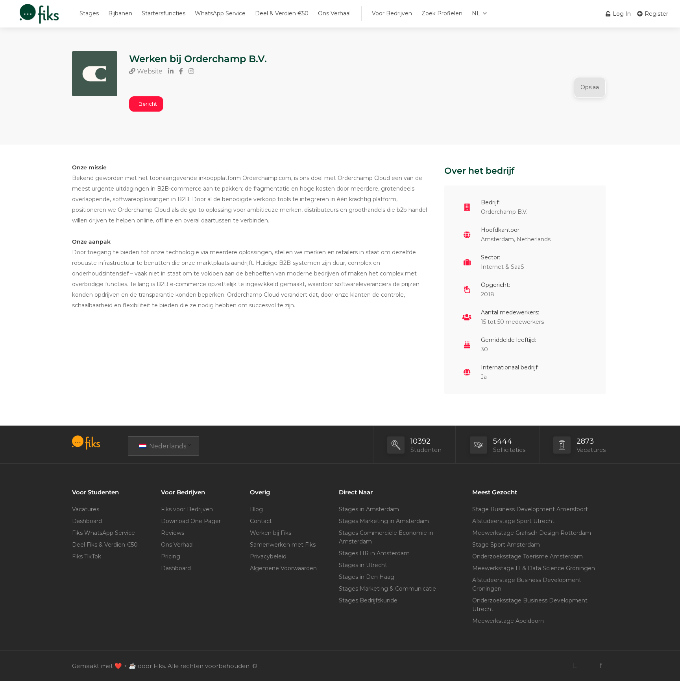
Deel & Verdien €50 (282, 13)
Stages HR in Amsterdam (374, 553)
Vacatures (85, 509)
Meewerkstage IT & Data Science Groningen (533, 568)
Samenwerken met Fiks (283, 544)
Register (655, 13)
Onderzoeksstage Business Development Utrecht (530, 605)
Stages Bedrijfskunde (368, 600)
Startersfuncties (163, 13)
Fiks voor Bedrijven (187, 509)
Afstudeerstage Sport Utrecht (513, 521)
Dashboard (87, 521)
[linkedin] (575, 666)
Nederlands (167, 446)
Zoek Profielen (441, 13)
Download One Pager (191, 521)
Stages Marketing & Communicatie (387, 588)
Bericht (148, 104)
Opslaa (589, 87)
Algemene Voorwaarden (283, 568)
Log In (621, 13)
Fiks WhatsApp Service (103, 532)
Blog (256, 509)
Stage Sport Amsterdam (506, 544)
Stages (89, 13)
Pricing (170, 556)
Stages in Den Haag (366, 576)
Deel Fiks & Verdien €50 (105, 544)
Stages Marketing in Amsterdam (384, 521)
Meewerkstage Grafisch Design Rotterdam (531, 532)
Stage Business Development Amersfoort (530, 509)
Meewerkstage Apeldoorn (508, 620)
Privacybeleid (268, 556)
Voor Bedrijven (392, 13)
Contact (261, 521)
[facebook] (601, 666)
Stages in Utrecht (363, 565)
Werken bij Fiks (270, 532)
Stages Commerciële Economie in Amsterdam (386, 537)
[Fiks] (39, 17)
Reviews (172, 532)
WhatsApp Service (220, 13)
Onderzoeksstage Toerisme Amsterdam (527, 556)
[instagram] (588, 666)
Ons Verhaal (334, 13)
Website (149, 71)
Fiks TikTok (86, 556)
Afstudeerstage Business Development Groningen (526, 584)
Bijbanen (120, 13)
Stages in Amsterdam (369, 509)
